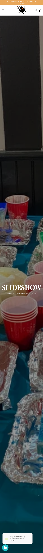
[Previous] (3, 2)
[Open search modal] (36, 10)
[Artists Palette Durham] (21, 10)
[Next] (40, 2)
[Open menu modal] (3, 10)
